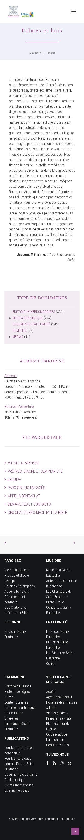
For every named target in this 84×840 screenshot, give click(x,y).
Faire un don (55, 740)
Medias (17, 337)
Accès (50, 691)
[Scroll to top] (75, 831)
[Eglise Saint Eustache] (21, 11)
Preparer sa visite (59, 718)
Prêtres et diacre (16, 575)
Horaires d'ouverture (19, 407)
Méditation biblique (27, 318)
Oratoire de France (17, 686)
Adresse (10, 376)
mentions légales (48, 818)
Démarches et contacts (29, 504)
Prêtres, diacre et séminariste (35, 471)
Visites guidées (57, 713)
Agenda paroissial (59, 697)
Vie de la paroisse (23, 463)
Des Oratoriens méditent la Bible (37, 512)
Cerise (50, 663)
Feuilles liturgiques (17, 758)
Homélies (19, 330)
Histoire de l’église (17, 691)
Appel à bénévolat (24, 496)
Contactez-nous (57, 745)
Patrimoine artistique (19, 708)
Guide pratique (14, 780)
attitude (70, 818)
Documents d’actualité (20, 774)
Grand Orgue (55, 602)
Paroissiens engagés (26, 487)
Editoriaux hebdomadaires (33, 312)
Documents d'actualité (31, 324)
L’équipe (14, 479)
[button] (73, 11)
